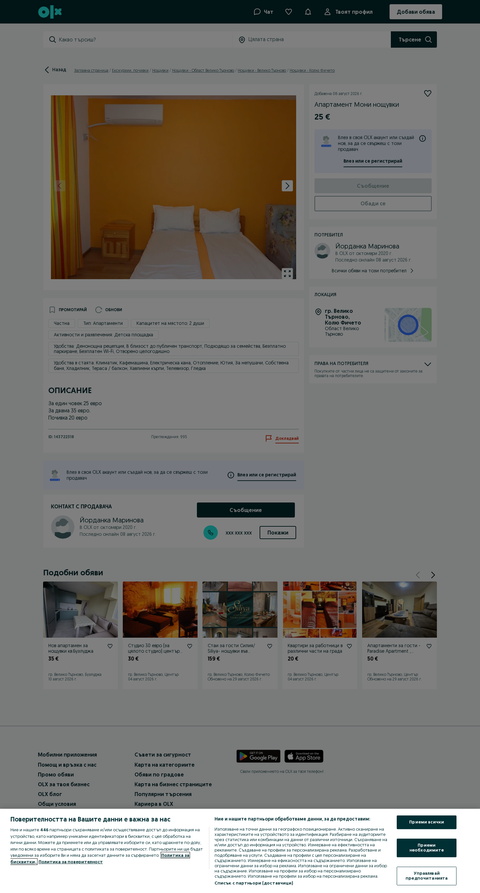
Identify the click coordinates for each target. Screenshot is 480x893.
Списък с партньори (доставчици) (254, 882)
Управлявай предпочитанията (427, 875)
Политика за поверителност (71, 861)
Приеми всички (426, 822)
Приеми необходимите (426, 847)
